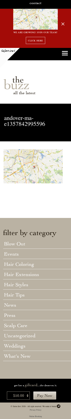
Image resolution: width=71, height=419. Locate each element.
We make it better (49, 406)
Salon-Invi (10, 58)
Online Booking (35, 416)
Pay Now (44, 395)
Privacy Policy (35, 409)
